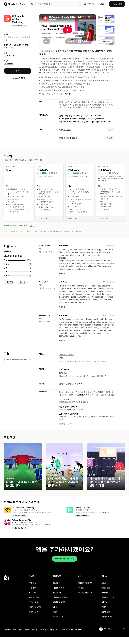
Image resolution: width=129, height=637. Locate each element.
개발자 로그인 (10, 629)
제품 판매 (32, 592)
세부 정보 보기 (65, 424)
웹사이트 (63, 373)
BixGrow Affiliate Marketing (23, 508)
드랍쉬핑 (57, 583)
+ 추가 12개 (106, 41)
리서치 (80, 597)
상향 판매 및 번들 (60, 597)
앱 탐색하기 (89, 4)
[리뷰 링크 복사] (52, 246)
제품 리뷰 (57, 592)
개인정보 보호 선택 (69, 629)
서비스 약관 (24, 629)
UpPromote (8, 64)
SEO (55, 607)
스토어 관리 (33, 611)
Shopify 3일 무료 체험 (64, 558)
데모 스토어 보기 (18, 78)
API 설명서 (82, 587)
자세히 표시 (63, 273)
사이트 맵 (54, 629)
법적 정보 (106, 611)
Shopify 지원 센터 (85, 583)
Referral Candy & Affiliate (22, 520)
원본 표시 (68, 94)
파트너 (105, 602)
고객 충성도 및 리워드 (68, 138)
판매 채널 (32, 583)
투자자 (105, 592)
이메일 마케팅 (59, 602)
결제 (61, 115)
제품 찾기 (32, 587)
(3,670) (11, 55)
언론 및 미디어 (108, 597)
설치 (18, 71)
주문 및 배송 (33, 597)
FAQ (61, 358)
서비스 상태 (107, 616)
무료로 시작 (117, 4)
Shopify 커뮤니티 (85, 592)
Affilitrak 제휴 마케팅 (82, 508)
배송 (55, 611)
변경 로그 (79, 384)
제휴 (104, 607)
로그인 (103, 4)
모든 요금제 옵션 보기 (78, 231)
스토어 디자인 (34, 602)
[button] (33, 512)
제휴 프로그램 (65, 130)
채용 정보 (106, 587)
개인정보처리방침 (66, 354)
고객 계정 (68, 115)
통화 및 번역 (58, 616)
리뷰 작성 (9, 282)
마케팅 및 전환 (34, 607)
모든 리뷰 (22, 282)
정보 (104, 583)
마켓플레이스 (58, 587)
